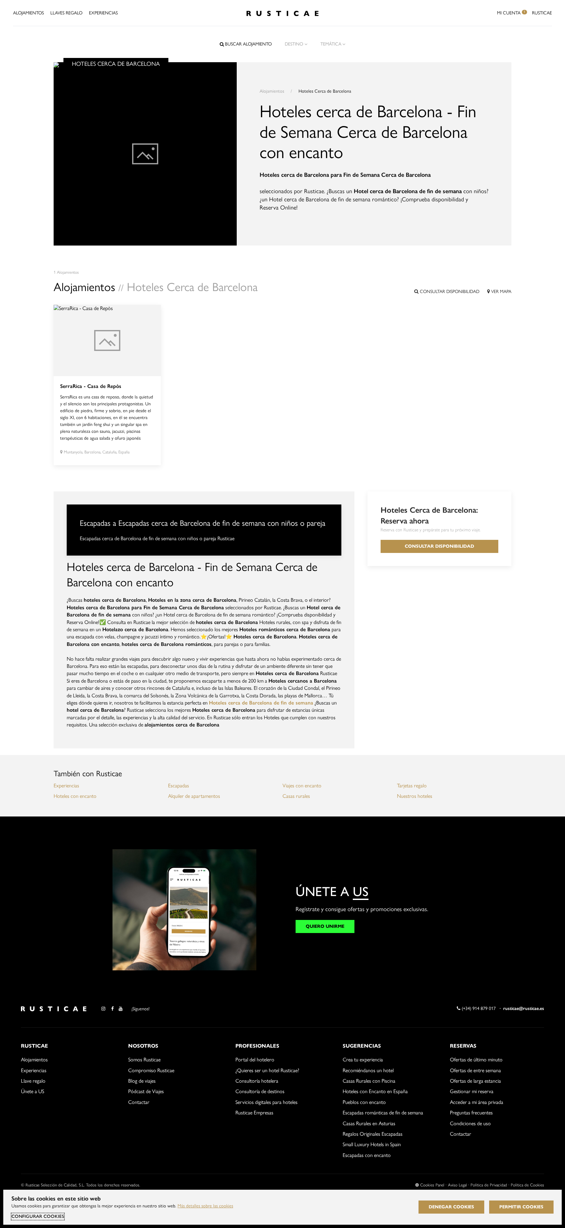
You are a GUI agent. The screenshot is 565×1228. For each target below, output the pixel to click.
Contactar (138, 1102)
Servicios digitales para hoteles (266, 1102)
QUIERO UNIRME (325, 926)
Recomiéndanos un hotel (368, 1070)
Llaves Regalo (66, 13)
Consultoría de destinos (259, 1091)
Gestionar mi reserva (471, 1091)
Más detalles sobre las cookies (205, 1206)
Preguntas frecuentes (471, 1112)
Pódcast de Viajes (146, 1091)
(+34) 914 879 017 (478, 1008)
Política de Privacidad (489, 1184)
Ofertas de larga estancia (475, 1081)
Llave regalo (33, 1081)
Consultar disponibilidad (449, 291)
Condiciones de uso (470, 1123)
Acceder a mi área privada (476, 1102)
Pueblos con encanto (364, 1102)
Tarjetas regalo (412, 785)
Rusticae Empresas (254, 1112)
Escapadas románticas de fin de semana (383, 1112)
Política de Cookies (527, 1184)
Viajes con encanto (301, 785)
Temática (330, 44)
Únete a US (32, 1091)
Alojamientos (28, 13)
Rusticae (542, 13)
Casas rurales (296, 796)
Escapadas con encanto (367, 1155)
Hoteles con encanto (75, 796)
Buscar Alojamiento (248, 44)
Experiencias (103, 13)
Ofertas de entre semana (475, 1070)
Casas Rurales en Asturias (369, 1123)
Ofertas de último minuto (476, 1059)
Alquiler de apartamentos (194, 796)
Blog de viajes (142, 1081)
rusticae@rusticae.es (523, 1008)
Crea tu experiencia (363, 1059)
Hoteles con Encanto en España (375, 1091)
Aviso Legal (457, 1184)
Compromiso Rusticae (151, 1070)
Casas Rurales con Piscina (369, 1081)
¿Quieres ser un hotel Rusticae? (267, 1070)
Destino (294, 44)
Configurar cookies (37, 1216)
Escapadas (178, 785)
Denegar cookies (451, 1207)
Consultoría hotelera (256, 1081)
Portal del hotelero (254, 1059)
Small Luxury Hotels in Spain (372, 1144)
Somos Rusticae (144, 1059)
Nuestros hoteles (414, 796)
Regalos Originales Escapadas (372, 1134)
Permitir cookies (521, 1207)
